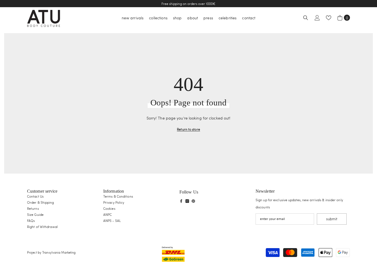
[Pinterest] (193, 201)
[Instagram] (187, 201)
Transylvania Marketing (59, 252)
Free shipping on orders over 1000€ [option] (188, 3)
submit (331, 218)
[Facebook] (181, 201)
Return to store (188, 129)
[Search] (306, 18)
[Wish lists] (328, 17)
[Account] (317, 17)
